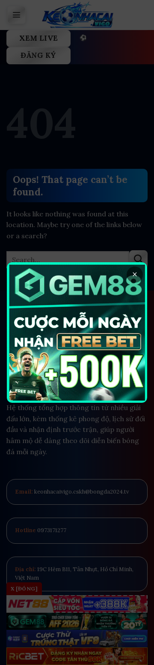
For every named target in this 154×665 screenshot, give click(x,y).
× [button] (135, 274)
